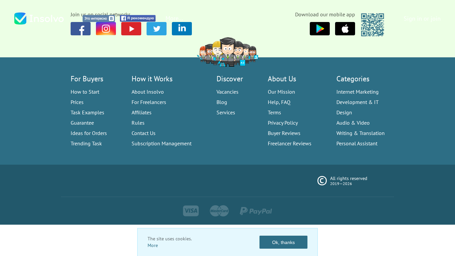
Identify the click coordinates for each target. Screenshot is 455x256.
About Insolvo (148, 91)
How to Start (85, 91)
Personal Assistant (356, 143)
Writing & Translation (360, 133)
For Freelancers (149, 102)
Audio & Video (353, 122)
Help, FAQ (279, 102)
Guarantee (82, 122)
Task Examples (87, 112)
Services (226, 112)
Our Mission (281, 91)
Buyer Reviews (284, 133)
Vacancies (227, 91)
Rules (138, 122)
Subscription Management (162, 143)
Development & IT (357, 102)
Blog (222, 102)
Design (344, 112)
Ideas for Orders (89, 133)
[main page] (46, 18)
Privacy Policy (283, 122)
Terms (274, 112)
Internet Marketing (357, 91)
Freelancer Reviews (289, 143)
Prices (77, 102)
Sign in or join (422, 18)
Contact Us (144, 133)
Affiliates (142, 112)
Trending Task (86, 143)
